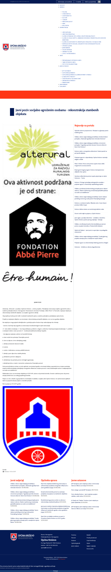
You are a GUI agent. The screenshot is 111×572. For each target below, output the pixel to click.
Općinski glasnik (75, 543)
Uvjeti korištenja (91, 540)
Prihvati (55, 571)
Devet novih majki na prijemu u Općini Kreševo (87, 213)
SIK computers (61, 559)
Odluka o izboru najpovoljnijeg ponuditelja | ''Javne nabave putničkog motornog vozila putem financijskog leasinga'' (24, 512)
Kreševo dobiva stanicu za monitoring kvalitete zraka (89, 209)
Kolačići (89, 535)
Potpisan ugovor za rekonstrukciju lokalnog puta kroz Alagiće (91, 242)
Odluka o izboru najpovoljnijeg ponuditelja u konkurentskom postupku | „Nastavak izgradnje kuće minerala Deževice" (24, 485)
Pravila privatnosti (92, 538)
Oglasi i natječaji (91, 546)
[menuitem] (62, 5)
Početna (73, 535)
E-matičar (78, 2)
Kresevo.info (90, 549)
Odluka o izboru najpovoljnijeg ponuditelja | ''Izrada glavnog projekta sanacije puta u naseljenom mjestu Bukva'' (24, 520)
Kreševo (73, 540)
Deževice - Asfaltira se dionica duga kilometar (87, 247)
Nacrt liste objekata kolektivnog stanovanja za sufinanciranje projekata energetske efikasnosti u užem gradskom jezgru (54, 485)
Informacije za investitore (65, 2)
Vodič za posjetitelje (90, 2)
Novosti (73, 538)
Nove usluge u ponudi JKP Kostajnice (81, 490)
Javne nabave (75, 546)
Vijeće (88, 543)
